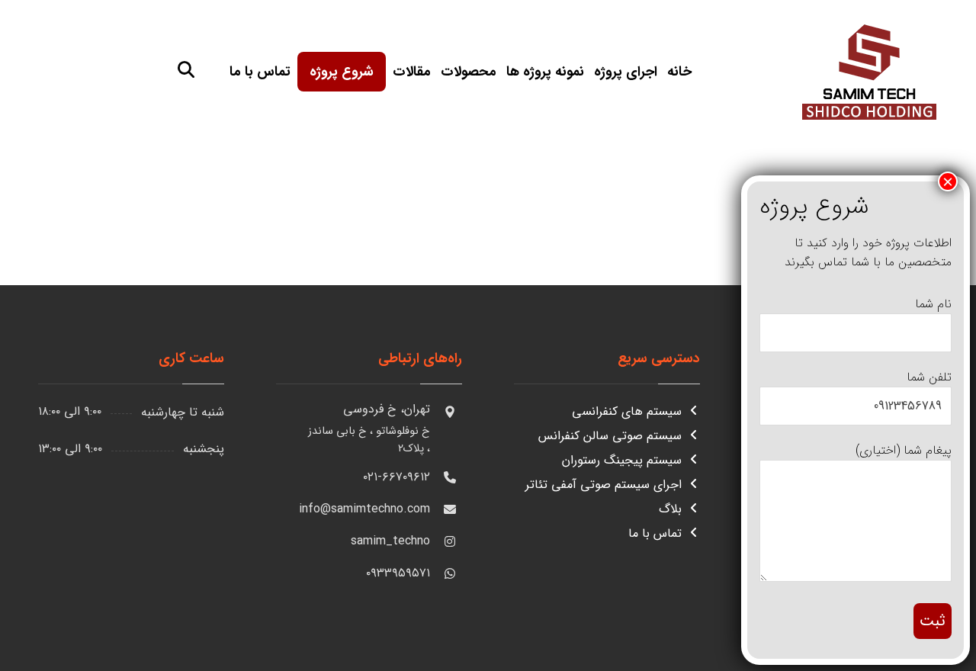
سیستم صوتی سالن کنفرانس (610, 435)
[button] (186, 69)
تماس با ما (655, 533)
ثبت (933, 621)
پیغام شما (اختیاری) (904, 450)
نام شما (933, 303)
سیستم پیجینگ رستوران (622, 460)
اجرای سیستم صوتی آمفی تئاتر (603, 484)
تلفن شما (929, 377)
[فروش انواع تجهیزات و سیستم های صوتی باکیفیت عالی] (869, 69)
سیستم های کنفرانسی (627, 411)
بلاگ (670, 508)
